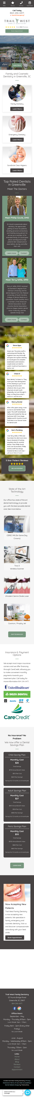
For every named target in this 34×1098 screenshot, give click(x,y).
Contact (24, 253)
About (17, 1059)
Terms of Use (15, 1083)
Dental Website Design (12, 1085)
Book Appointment (15, 938)
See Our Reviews (17, 468)
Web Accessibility (25, 1083)
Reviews (17, 1064)
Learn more (11, 253)
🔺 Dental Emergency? (17, 15)
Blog (17, 1062)
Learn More (17, 65)
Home (17, 1057)
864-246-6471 (17, 12)
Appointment (17, 1069)
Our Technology (17, 634)
